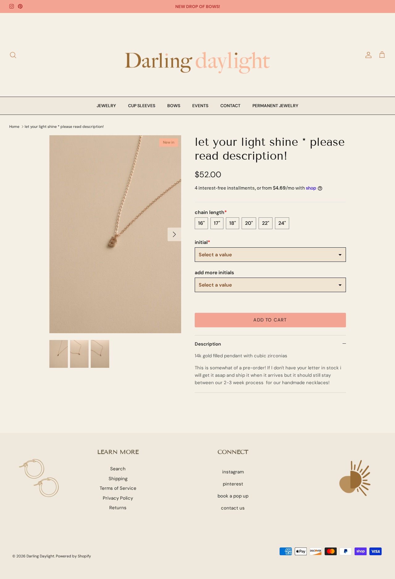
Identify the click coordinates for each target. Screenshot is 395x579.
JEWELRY (106, 105)
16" (201, 223)
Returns (118, 508)
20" (249, 223)
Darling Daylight (40, 556)
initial (202, 242)
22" (265, 223)
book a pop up (233, 496)
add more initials (214, 272)
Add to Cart (270, 320)
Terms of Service (118, 488)
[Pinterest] (20, 6)
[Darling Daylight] (197, 55)
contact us (233, 508)
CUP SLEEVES (141, 105)
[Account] (367, 55)
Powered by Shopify (73, 556)
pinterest (233, 484)
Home (14, 126)
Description (208, 344)
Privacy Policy (118, 498)
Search (118, 469)
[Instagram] (11, 6)
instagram (233, 472)
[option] (115, 234)
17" (217, 223)
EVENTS (200, 105)
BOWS (173, 105)
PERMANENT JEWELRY (275, 105)
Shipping (118, 479)
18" (232, 223)
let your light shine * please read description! (64, 126)
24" (282, 223)
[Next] (174, 234)
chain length (211, 212)
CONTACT (230, 105)
